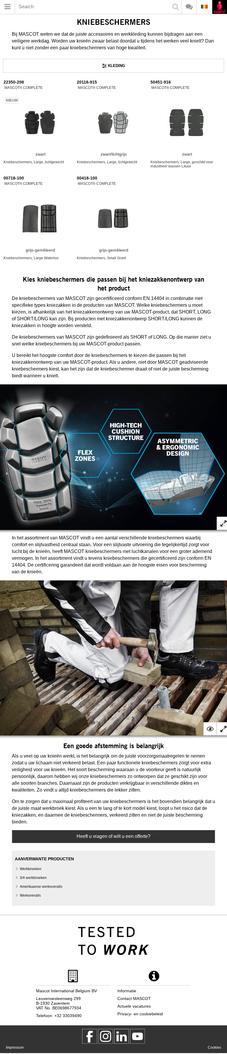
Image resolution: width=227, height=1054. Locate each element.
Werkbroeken (30, 869)
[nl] (219, 7)
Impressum (15, 1047)
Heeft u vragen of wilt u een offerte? (113, 836)
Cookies (214, 1047)
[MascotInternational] (137, 1036)
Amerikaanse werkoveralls (41, 887)
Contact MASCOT (134, 998)
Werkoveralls (30, 895)
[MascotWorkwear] (89, 1036)
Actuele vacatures (134, 1006)
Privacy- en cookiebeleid (140, 1013)
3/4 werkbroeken (33, 878)
